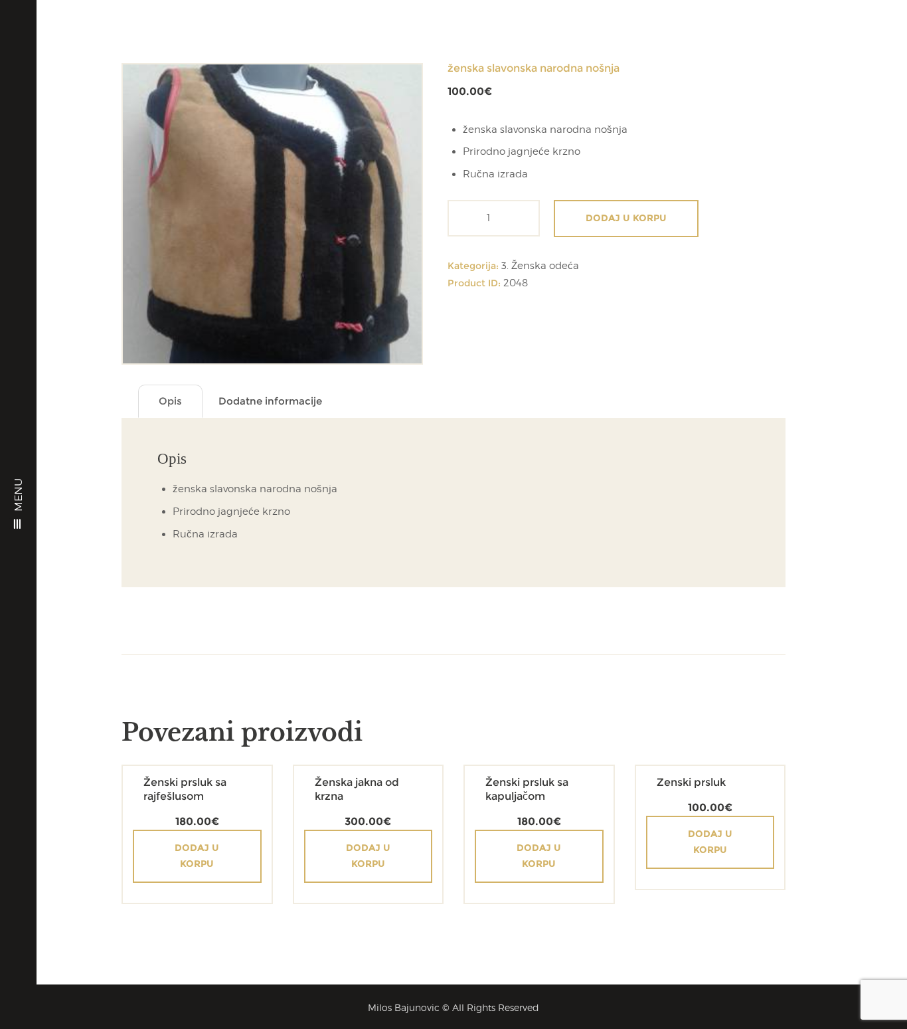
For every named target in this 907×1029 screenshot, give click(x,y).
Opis (170, 401)
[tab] (170, 402)
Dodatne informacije (270, 401)
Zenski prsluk (691, 782)
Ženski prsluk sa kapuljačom (526, 789)
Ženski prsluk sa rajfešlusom (184, 789)
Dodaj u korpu (626, 218)
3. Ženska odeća (540, 266)
